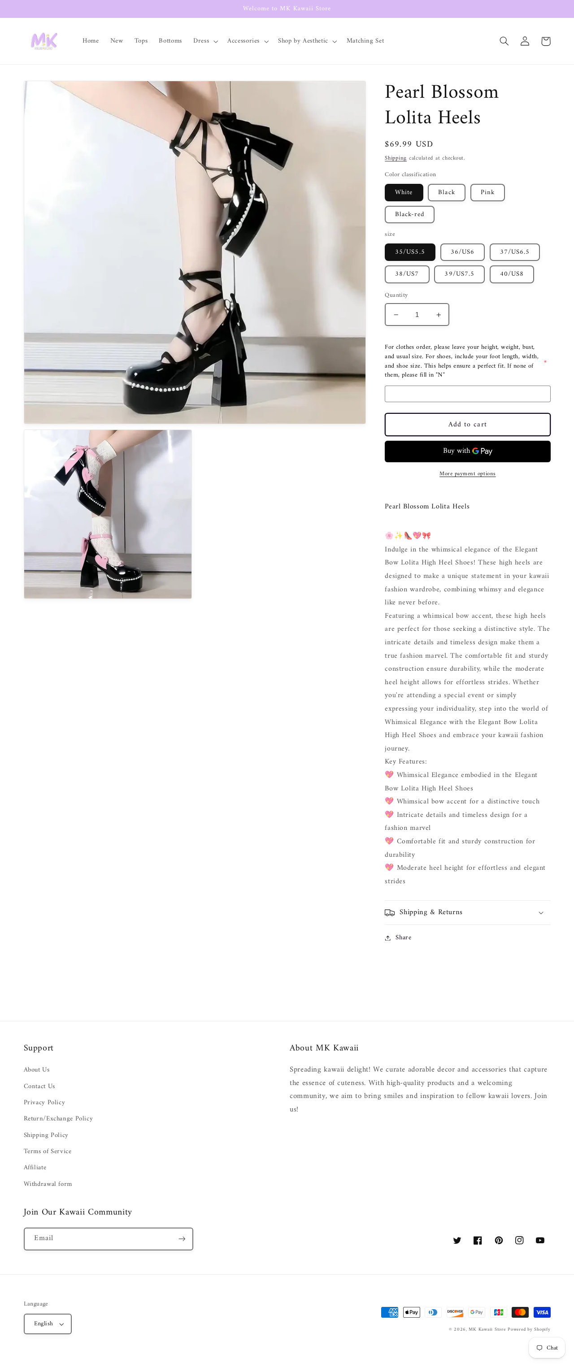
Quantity (396, 295)
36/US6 (462, 252)
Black (446, 192)
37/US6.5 (515, 252)
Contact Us (39, 1086)
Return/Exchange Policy (58, 1118)
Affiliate (35, 1167)
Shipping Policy (46, 1135)
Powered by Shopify (529, 1329)
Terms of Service (48, 1151)
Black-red (409, 215)
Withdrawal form (48, 1184)
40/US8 (512, 274)
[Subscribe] (181, 1239)
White (404, 192)
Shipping (396, 159)
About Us (37, 1070)
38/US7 (407, 274)
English (43, 1324)
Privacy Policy (44, 1102)
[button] (205, 41)
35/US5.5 (410, 252)
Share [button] (403, 937)
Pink (488, 192)
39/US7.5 (459, 274)
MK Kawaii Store (487, 1329)
